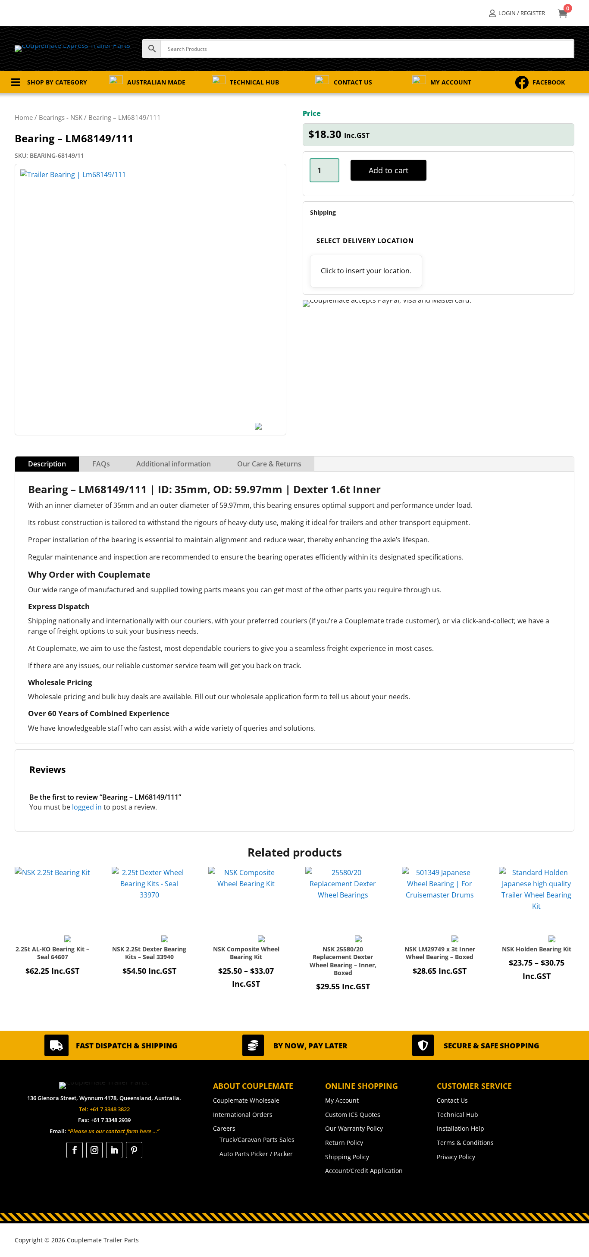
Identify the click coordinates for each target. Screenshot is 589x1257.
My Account (342, 1100)
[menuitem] (516, 13)
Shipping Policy (347, 1157)
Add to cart (388, 170)
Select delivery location (365, 240)
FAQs (101, 464)
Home (24, 117)
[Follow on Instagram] (94, 1150)
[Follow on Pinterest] (134, 1150)
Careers (224, 1128)
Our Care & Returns (269, 464)
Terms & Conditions (465, 1142)
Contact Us (452, 1100)
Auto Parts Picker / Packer (256, 1154)
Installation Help (460, 1128)
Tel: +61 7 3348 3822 (104, 1109)
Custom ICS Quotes (352, 1114)
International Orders (243, 1114)
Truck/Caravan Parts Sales (256, 1139)
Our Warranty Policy (354, 1128)
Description (47, 464)
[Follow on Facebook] (74, 1150)
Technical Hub (457, 1114)
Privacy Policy (456, 1157)
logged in (87, 807)
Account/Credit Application (364, 1170)
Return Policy (344, 1142)
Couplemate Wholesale (246, 1100)
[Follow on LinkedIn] (114, 1150)
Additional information (173, 464)
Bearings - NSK (60, 117)
